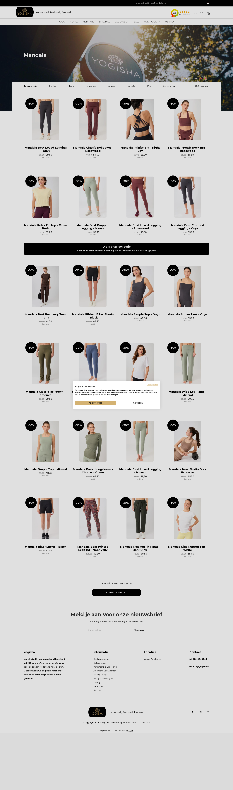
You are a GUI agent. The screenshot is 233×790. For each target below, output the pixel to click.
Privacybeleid (152, 385)
